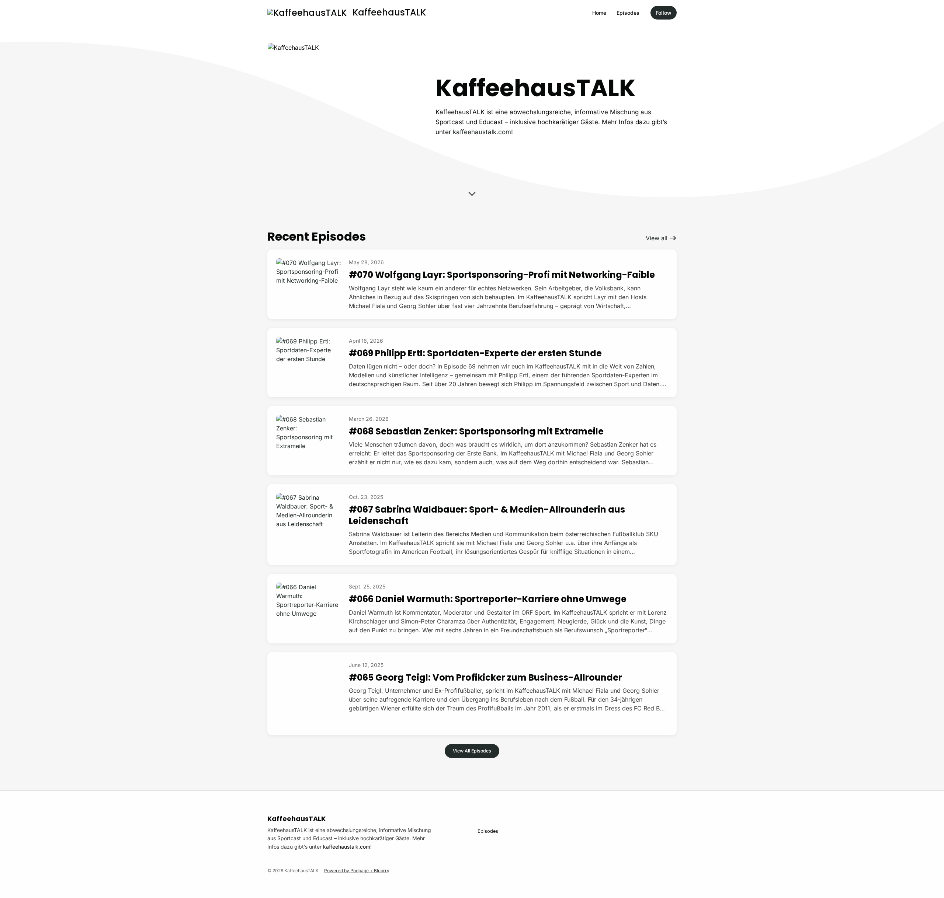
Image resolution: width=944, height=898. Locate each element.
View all (657, 238)
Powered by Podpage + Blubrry (356, 870)
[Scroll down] (472, 193)
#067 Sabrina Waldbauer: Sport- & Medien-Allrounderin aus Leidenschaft (487, 515)
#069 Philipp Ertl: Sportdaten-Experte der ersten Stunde (475, 353)
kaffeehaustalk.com (482, 132)
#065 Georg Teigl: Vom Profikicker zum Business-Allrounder (485, 677)
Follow (663, 13)
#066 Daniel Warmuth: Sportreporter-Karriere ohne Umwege (488, 599)
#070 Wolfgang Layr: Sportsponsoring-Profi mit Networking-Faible (502, 275)
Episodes (628, 13)
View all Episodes (472, 751)
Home (599, 13)
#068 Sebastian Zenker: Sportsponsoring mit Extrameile (476, 431)
